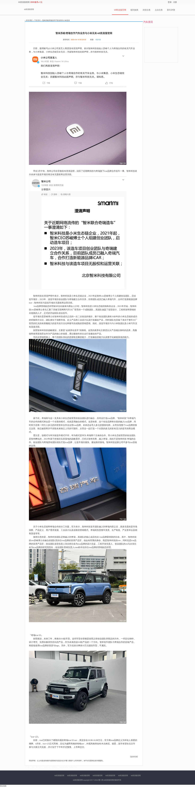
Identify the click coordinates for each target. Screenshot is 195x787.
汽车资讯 (37, 20)
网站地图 (3, 786)
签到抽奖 (134, 10)
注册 (175, 2)
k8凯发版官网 (24, 2)
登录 (170, 2)
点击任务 (159, 10)
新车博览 (29, 20)
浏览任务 (147, 10)
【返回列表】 (134, 756)
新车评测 (171, 10)
